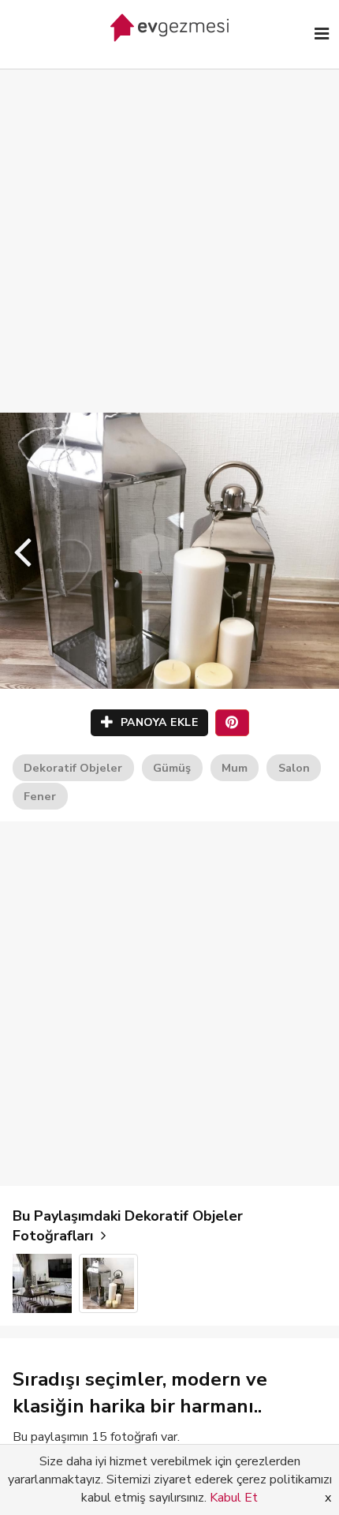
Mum (235, 768)
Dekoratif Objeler (73, 768)
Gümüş (172, 768)
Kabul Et (234, 1497)
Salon (294, 768)
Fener (40, 796)
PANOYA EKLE (157, 722)
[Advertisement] (169, 225)
